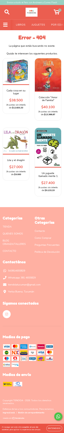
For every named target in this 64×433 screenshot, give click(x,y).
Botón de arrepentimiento (31, 412)
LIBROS (21, 24)
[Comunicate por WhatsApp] (58, 416)
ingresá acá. (9, 412)
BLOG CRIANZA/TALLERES (14, 242)
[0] (57, 13)
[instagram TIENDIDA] (7, 314)
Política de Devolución (47, 252)
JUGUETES (38, 24)
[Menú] (5, 24)
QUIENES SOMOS (13, 233)
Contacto (40, 231)
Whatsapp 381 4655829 (22, 277)
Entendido (54, 428)
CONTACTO (9, 251)
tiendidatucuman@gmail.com (24, 284)
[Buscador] (7, 12)
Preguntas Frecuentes (47, 245)
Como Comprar (43, 238)
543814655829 (16, 270)
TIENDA (7, 226)
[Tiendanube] (14, 418)
